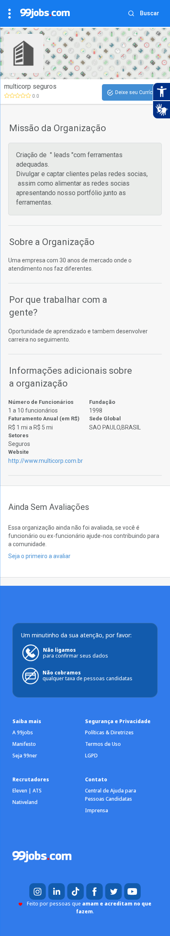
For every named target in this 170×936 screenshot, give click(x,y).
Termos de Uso (103, 743)
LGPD (91, 755)
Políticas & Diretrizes (109, 732)
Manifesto (24, 743)
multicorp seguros (30, 86)
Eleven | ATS (27, 790)
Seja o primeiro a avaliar (39, 556)
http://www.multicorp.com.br (45, 460)
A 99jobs (22, 732)
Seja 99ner (24, 755)
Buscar (149, 13)
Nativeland (25, 802)
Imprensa (96, 810)
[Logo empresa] (28, 53)
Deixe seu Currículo (137, 92)
